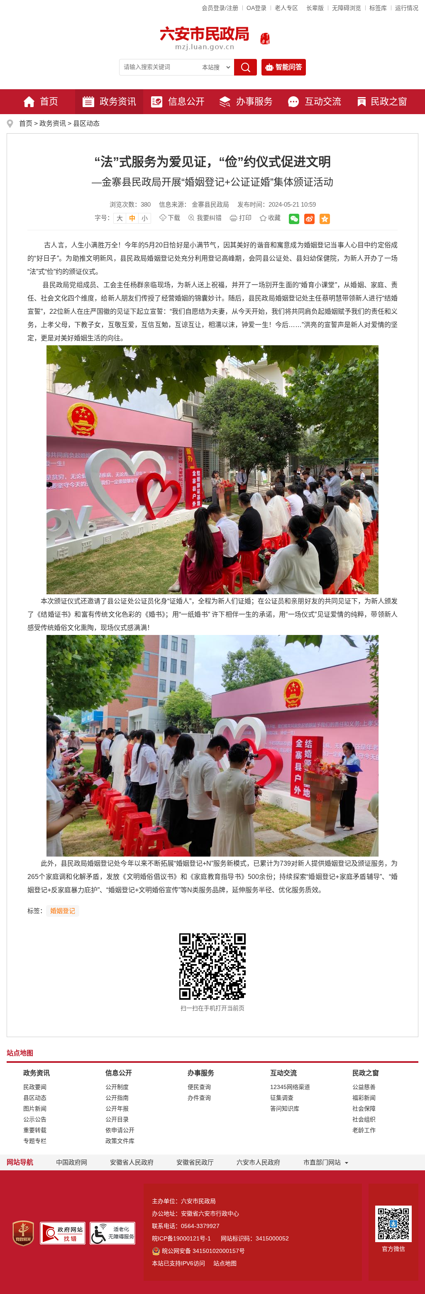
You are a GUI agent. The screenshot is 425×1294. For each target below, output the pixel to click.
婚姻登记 (62, 910)
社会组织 (364, 1119)
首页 (49, 101)
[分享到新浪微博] (309, 219)
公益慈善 (364, 1087)
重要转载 (34, 1130)
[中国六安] (265, 38)
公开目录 (117, 1119)
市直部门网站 (322, 1162)
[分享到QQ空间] (325, 219)
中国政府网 (71, 1162)
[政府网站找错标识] (62, 1232)
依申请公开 (119, 1130)
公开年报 (117, 1108)
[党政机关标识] (23, 1233)
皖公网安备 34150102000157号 (203, 1251)
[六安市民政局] (205, 38)
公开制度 (117, 1087)
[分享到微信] (294, 219)
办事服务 (254, 101)
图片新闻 (34, 1108)
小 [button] (145, 218)
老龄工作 (364, 1130)
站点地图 (225, 1263)
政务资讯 (118, 101)
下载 (174, 217)
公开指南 (117, 1097)
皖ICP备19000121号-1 (181, 1238)
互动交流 (323, 101)
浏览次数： (130, 204)
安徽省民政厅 (195, 1162)
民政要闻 (34, 1087)
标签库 (378, 8)
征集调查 (281, 1097)
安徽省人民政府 (132, 1162)
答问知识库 (284, 1108)
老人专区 (286, 8)
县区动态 (86, 123)
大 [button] (120, 218)
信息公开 (186, 101)
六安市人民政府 (258, 1162)
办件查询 (199, 1097)
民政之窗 (389, 101)
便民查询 (199, 1087)
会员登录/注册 (220, 8)
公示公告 (34, 1119)
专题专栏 (34, 1141)
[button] (315, 8)
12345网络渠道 (290, 1087)
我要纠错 (209, 217)
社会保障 (364, 1108)
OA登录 (256, 8)
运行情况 (406, 8)
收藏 (274, 217)
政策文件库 (119, 1141)
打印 (245, 217)
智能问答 (289, 67)
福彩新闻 (364, 1097)
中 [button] (132, 218)
